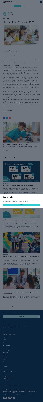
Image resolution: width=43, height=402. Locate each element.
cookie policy (25, 201)
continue (21, 204)
